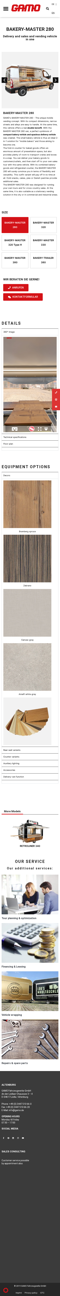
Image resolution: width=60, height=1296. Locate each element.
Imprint (19, 1293)
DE (53, 4)
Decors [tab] (6, 475)
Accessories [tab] (9, 770)
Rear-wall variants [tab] (11, 750)
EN (53, 13)
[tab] (30, 448)
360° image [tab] (9, 332)
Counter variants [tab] (11, 757)
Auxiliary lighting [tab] (11, 763)
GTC (42, 1293)
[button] (6, 8)
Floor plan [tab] (8, 444)
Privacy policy (31, 1293)
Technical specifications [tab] (14, 437)
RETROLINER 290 (30, 848)
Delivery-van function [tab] (13, 777)
